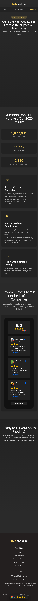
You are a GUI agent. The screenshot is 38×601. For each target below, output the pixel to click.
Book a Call (33, 9)
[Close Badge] (28, 596)
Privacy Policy (19, 562)
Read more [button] (14, 353)
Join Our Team (18, 9)
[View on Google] (12, 340)
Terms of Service (19, 559)
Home (4, 9)
